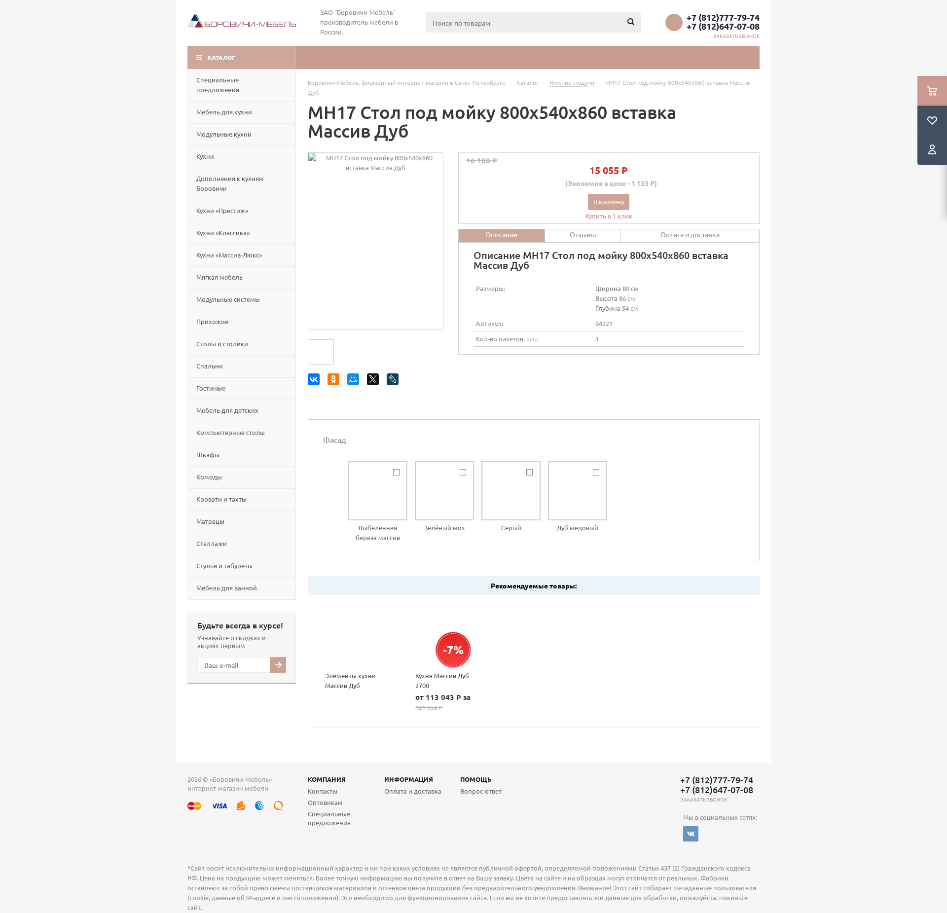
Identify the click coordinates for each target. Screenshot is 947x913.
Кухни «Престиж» (222, 210)
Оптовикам (325, 802)
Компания (327, 779)
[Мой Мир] (355, 381)
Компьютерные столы (230, 432)
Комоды (209, 477)
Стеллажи (211, 543)
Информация (408, 779)
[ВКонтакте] (315, 381)
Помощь (476, 779)
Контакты (322, 791)
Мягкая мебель (219, 277)
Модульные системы (228, 299)
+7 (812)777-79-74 (723, 17)
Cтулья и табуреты (224, 565)
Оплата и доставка (412, 791)
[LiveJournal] (394, 381)
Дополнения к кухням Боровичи (230, 183)
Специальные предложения (217, 84)
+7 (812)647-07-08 (723, 26)
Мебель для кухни (224, 112)
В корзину (608, 201)
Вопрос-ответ (481, 791)
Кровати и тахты (221, 499)
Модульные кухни (224, 134)
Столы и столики (222, 343)
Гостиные (210, 388)
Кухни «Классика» (223, 232)
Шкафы (207, 454)
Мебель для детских (227, 410)
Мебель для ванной (226, 588)
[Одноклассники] (335, 381)
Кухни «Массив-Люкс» (229, 255)
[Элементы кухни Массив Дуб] (353, 632)
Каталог (221, 57)
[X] (374, 381)
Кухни (205, 156)
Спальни (209, 366)
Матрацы (210, 521)
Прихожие (212, 321)
